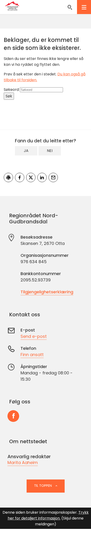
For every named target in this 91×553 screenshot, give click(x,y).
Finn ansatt (32, 355)
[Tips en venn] (53, 177)
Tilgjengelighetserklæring (47, 292)
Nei (49, 150)
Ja (26, 150)
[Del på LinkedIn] (42, 177)
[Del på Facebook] (19, 177)
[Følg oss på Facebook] (13, 416)
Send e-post (34, 336)
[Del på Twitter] (30, 177)
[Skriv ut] (8, 177)
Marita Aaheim (22, 462)
